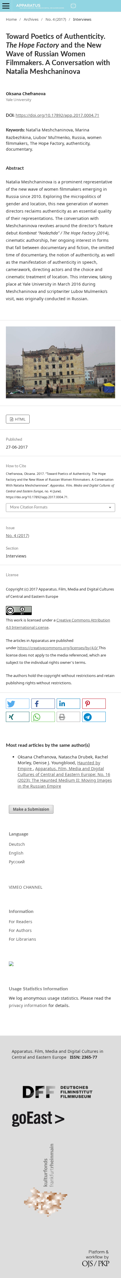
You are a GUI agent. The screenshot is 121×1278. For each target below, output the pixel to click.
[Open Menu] (6, 6)
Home (11, 19)
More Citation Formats (29, 507)
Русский (17, 861)
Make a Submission (31, 809)
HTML (20, 419)
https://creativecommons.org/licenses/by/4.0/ (58, 647)
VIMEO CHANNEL (25, 887)
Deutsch (17, 844)
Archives (31, 19)
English (16, 853)
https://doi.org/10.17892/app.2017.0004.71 (57, 115)
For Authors (20, 930)
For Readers (20, 921)
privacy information (28, 1005)
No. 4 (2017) (56, 19)
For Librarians (22, 939)
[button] (17, 704)
